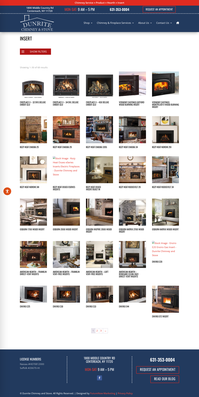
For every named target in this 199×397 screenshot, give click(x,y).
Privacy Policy (125, 393)
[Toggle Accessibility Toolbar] (7, 191)
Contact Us (162, 23)
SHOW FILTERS (38, 51)
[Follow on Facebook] (99, 377)
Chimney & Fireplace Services (114, 23)
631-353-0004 (119, 9)
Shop (87, 23)
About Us (143, 23)
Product (100, 2)
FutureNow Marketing (102, 393)
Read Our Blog (164, 378)
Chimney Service (84, 2)
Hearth (111, 2)
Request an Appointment (159, 9)
